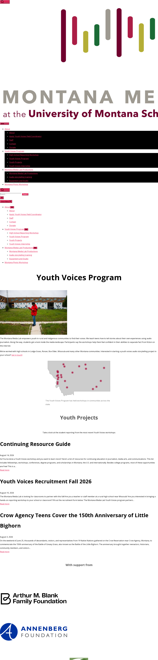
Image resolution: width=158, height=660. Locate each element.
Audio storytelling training (20, 177)
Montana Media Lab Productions (19, 169)
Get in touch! (16, 355)
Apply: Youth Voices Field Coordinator (25, 136)
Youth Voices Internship (19, 166)
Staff (11, 140)
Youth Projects (15, 162)
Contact (12, 143)
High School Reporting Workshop (24, 155)
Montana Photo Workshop (16, 184)
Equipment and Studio (18, 180)
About (7, 129)
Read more (4, 470)
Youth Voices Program (14, 151)
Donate (12, 147)
